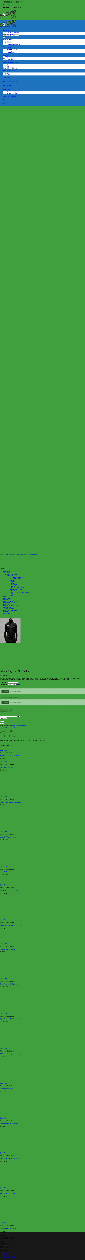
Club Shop (6, 26)
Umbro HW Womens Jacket (8, 837)
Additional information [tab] (9, 728)
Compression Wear (9, 70)
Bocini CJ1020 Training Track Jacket (11, 925)
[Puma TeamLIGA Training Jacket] (10, 1186)
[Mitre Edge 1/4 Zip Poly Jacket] (4, 883)
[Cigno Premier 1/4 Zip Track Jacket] (10, 1012)
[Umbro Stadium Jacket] (10, 1081)
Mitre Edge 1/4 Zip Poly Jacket (9, 890)
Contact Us (6, 1254)
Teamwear (6, 30)
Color (4, 682)
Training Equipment (12, 93)
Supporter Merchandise (10, 96)
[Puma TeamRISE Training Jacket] (10, 1151)
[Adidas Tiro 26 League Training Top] (10, 1046)
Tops (8, 73)
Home (5, 22)
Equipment (10, 59)
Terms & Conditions (9, 1256)
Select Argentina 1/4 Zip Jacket (9, 984)
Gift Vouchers (7, 104)
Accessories (10, 52)
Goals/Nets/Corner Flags (10, 62)
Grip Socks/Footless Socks (11, 81)
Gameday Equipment (13, 92)
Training (9, 39)
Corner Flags (10, 68)
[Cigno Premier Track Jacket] (10, 1221)
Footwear (6, 100)
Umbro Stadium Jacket (6, 1088)
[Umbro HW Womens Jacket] (10, 830)
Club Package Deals (13, 32)
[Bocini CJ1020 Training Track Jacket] (10, 918)
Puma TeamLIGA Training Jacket (9, 1193)
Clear (20, 684)
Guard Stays (7, 85)
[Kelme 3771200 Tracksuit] (5, 942)
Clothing (9, 51)
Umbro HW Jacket (5, 872)
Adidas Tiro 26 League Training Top (10, 1054)
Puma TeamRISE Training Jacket (10, 1158)
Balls (4, 37)
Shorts (8, 74)
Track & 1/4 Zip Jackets (19, 725)
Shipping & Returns (9, 1257)
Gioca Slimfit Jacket (6, 767)
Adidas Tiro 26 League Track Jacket (10, 802)
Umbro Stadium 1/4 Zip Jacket (9, 1123)
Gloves (9, 49)
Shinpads (6, 77)
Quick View (3, 750)
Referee (5, 55)
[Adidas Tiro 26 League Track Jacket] (10, 795)
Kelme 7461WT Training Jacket (9, 755)
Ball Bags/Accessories (13, 44)
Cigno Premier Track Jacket (8, 1228)
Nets (8, 66)
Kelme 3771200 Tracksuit (7, 949)
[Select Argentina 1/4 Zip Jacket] (10, 977)
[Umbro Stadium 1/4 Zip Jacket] (10, 1116)
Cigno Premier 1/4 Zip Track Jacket (10, 1019)
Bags (11, 595)
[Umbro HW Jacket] (10, 865)
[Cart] (5, 56)
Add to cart (3, 718)
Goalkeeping (7, 598)
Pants (11, 593)
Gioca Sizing (4, 684)
